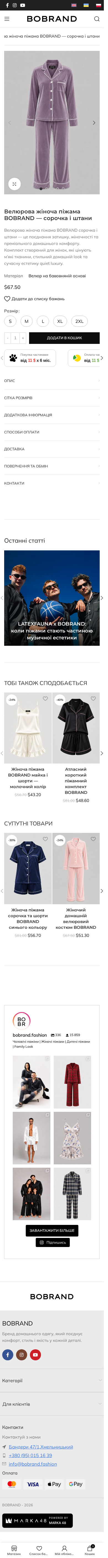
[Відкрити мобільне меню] (6, 18)
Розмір (11, 310)
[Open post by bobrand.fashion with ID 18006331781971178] (72, 1082)
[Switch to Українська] (86, 5)
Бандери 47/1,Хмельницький (41, 1447)
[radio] (10, 321)
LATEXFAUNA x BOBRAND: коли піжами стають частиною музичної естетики (52, 631)
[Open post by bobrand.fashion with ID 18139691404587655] (31, 1138)
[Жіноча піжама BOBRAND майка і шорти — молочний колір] (28, 728)
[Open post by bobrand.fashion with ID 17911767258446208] (31, 1194)
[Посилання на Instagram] (14, 5)
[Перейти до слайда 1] (41, 188)
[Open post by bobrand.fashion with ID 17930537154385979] (31, 1082)
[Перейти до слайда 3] (52, 188)
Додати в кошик (64, 338)
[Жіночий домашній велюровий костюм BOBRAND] (76, 868)
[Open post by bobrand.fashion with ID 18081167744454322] (72, 1138)
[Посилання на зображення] (51, 1296)
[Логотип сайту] (52, 18)
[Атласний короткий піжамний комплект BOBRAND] (76, 728)
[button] (9, 122)
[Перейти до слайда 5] (63, 188)
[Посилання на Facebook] (7, 5)
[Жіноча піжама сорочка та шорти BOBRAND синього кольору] (28, 868)
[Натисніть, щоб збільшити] (14, 184)
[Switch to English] (74, 5)
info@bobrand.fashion (33, 1464)
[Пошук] (96, 18)
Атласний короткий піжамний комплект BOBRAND (76, 781)
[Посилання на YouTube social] (22, 5)
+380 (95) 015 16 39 (30, 1455)
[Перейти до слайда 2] (46, 188)
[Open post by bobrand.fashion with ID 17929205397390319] (72, 1194)
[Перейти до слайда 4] (57, 188)
